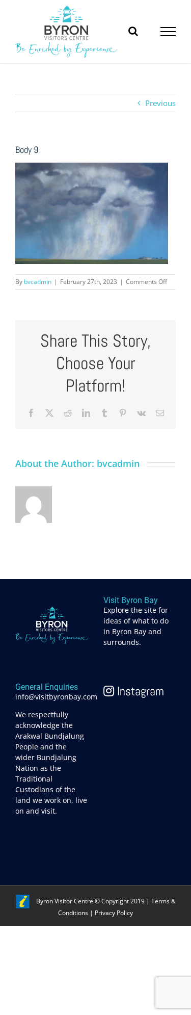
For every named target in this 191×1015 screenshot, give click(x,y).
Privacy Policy (114, 912)
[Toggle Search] (133, 31)
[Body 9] (91, 168)
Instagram (139, 691)
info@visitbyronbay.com (56, 696)
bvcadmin (37, 281)
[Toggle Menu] (168, 31)
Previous (160, 103)
